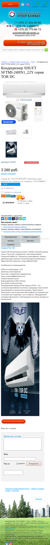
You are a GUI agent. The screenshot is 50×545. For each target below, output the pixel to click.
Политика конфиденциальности (17, 489)
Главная (4, 62)
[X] (13, 218)
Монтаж (11, 241)
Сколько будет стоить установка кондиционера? (22, 232)
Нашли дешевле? (8, 174)
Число (7, 463)
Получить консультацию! (13, 421)
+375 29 (27, 26)
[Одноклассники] (6, 218)
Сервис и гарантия (30, 237)
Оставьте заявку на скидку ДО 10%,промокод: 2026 (31, 43)
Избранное (35, 5)
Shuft (33, 62)
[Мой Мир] (9, 218)
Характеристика (11, 237)
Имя (6, 454)
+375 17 (29, 22)
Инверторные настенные (19, 62)
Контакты (10, 245)
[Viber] (16, 218)
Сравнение (44, 5)
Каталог (10, 4)
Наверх (38, 499)
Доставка (30, 241)
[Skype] (24, 218)
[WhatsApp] (20, 218)
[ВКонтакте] (2, 218)
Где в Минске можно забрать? (15, 227)
